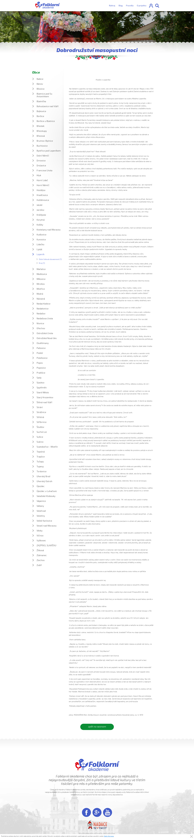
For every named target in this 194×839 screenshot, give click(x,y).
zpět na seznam (97, 726)
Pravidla (129, 5)
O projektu (141, 5)
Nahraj (112, 5)
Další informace (109, 836)
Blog (121, 5)
